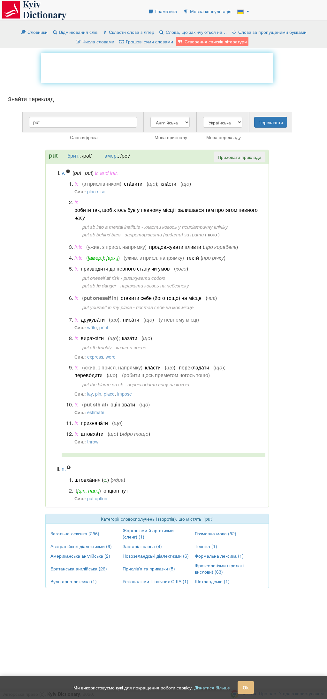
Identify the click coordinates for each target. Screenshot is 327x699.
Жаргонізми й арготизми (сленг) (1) (148, 533)
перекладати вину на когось (159, 384)
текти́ (192, 257)
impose (124, 393)
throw (92, 441)
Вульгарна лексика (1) (73, 581)
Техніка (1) (206, 546)
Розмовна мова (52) (215, 533)
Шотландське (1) (212, 581)
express (95, 356)
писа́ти (131, 319)
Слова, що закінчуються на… (195, 32)
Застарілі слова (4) (142, 546)
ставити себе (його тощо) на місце (161, 297)
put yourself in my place (107, 307)
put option (97, 498)
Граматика (165, 11)
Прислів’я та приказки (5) (149, 568)
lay (90, 393)
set (104, 191)
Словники (37, 32)
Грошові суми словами (149, 41)
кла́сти (168, 183)
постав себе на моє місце (165, 307)
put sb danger (99, 285)
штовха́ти (92, 433)
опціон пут (115, 490)
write (92, 327)
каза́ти (129, 338)
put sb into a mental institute (111, 226)
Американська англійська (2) (80, 556)
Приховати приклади (239, 157)
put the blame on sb (102, 384)
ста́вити (133, 183)
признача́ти (94, 423)
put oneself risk (100, 277)
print (103, 327)
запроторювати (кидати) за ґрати (164, 234)
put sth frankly (97, 347)
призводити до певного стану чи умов (125, 268)
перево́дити (88, 375)
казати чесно (131, 347)
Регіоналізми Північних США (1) (155, 581)
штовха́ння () (91, 479)
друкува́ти (93, 319)
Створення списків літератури (215, 41)
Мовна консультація (210, 11)
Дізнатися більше (212, 687)
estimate (95, 412)
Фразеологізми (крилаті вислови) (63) (219, 568)
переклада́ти (194, 367)
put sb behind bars (101, 234)
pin (98, 393)
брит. (73, 155)
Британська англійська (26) (78, 568)
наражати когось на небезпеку (154, 285)
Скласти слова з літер (131, 32)
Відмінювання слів (77, 32)
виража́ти (92, 338)
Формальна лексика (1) (219, 556)
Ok (246, 687)
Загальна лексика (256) (74, 533)
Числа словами (97, 41)
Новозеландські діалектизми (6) (156, 556)
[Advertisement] (157, 67)
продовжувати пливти (175, 246)
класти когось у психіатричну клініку (186, 226)
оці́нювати (122, 404)
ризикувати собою (144, 277)
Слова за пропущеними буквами (272, 32)
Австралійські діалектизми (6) (81, 546)
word (111, 356)
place (92, 191)
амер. (111, 155)
